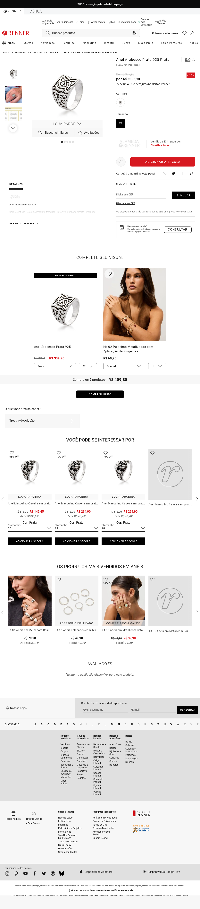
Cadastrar (188, 710)
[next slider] (2, 499)
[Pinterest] (16, 874)
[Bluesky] (61, 874)
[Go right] (13, 128)
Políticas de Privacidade (66, 886)
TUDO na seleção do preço (100, 4)
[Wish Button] (121, 162)
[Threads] (53, 874)
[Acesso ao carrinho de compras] (192, 34)
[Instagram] (7, 874)
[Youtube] (25, 874)
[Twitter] (43, 874)
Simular (184, 195)
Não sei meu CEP (125, 203)
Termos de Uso (86, 886)
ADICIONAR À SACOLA (30, 541)
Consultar (178, 229)
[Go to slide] (62, 142)
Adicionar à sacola (162, 162)
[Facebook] (34, 874)
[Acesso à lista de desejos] (184, 34)
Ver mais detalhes (21, 223)
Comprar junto (100, 394)
